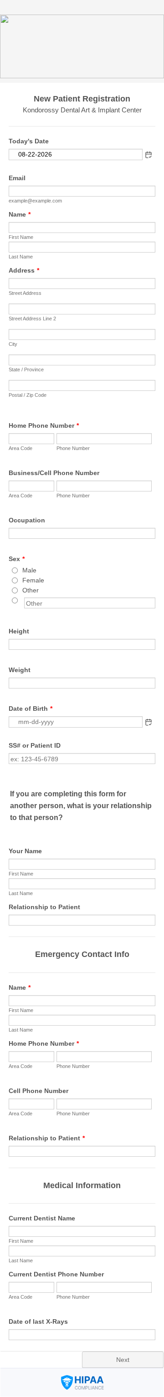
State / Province (26, 369)
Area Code (20, 448)
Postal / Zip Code (27, 395)
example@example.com (35, 200)
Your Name (25, 851)
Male (29, 570)
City (13, 344)
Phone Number (73, 448)
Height (19, 631)
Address (24, 270)
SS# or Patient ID (35, 745)
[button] (148, 722)
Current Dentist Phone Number (56, 1274)
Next (122, 1359)
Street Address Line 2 (32, 318)
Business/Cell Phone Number (54, 472)
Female (33, 580)
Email (17, 178)
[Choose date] (148, 154)
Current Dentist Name (42, 1218)
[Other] (23, 600)
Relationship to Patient (44, 907)
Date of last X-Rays (38, 1321)
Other (30, 590)
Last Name (21, 256)
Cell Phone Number (38, 1090)
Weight (20, 669)
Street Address (25, 293)
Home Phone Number (44, 425)
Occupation (27, 520)
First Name (21, 237)
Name (20, 214)
